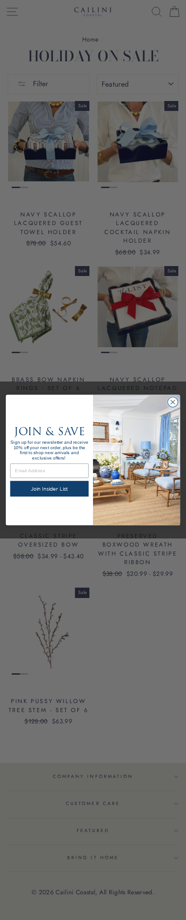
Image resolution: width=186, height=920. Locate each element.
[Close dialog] (172, 402)
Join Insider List (49, 489)
